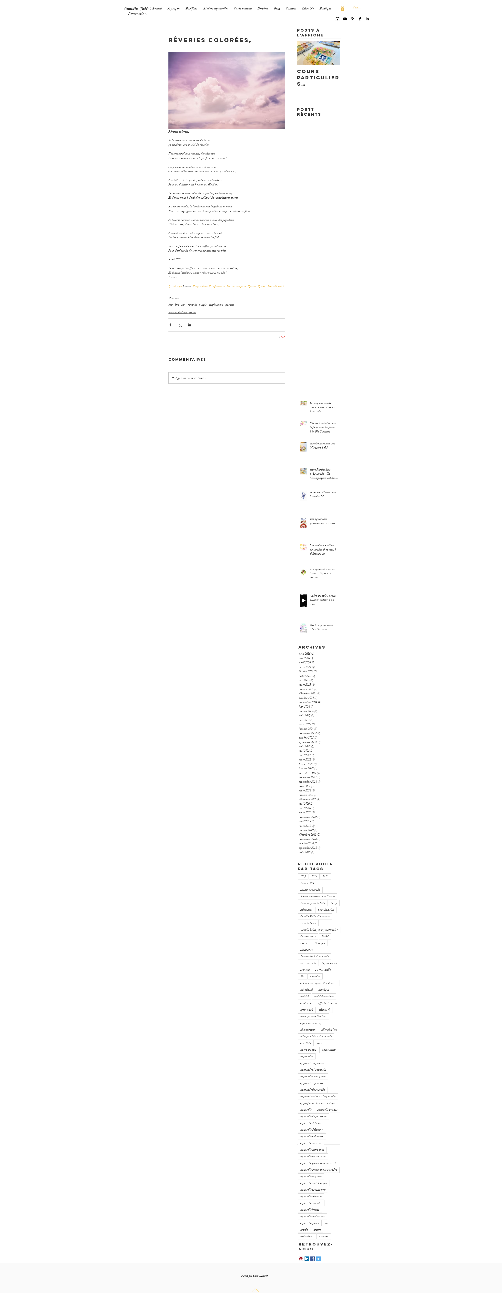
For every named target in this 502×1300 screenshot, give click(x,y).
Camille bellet (308, 923)
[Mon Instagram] (337, 19)
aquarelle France (327, 1109)
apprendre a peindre (312, 1063)
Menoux (305, 969)
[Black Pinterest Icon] (352, 19)
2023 (303, 876)
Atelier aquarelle (310, 889)
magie (202, 304)
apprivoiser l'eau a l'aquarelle (318, 1096)
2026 (325, 876)
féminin (192, 304)
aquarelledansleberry (312, 1189)
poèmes (230, 304)
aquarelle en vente (310, 1143)
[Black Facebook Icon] (360, 19)
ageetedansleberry (310, 1023)
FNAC (325, 936)
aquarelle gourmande (313, 1156)
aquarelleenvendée (311, 1203)
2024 (314, 876)
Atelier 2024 (307, 883)
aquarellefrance (309, 1209)
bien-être (173, 304)
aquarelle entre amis (312, 1149)
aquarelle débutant (311, 1129)
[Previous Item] (303, 53)
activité (304, 996)
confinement (216, 304)
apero (320, 1043)
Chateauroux (308, 936)
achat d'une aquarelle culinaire (318, 983)
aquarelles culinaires (312, 1216)
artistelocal (306, 1236)
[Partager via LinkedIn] (189, 325)
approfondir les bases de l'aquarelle (320, 1103)
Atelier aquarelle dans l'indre (317, 896)
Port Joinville (323, 969)
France (304, 943)
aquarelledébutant (311, 1196)
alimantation (308, 1029)
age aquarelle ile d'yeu (313, 1016)
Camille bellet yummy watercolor (319, 929)
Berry (334, 903)
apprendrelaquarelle (312, 1089)
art (326, 1223)
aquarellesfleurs (309, 1223)
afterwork (324, 1009)
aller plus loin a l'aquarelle (316, 1036)
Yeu (302, 976)
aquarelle (306, 1109)
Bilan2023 (306, 909)
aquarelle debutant (311, 1123)
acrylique (323, 989)
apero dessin (329, 1049)
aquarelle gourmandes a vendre (318, 1169)
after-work (306, 1009)
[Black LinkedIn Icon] (367, 19)
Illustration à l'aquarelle (314, 956)
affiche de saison (328, 1003)
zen (183, 304)
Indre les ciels (308, 963)
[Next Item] (334, 53)
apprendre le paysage (313, 1076)
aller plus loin (329, 1029)
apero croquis (308, 1049)
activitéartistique (324, 996)
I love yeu (320, 943)
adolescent (306, 1003)
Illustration (306, 949)
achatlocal (306, 989)
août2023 (305, 1043)
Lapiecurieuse (330, 963)
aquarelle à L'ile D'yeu (313, 1183)
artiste (317, 1229)
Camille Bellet (326, 909)
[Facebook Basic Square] (312, 1258)
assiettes (323, 1236)
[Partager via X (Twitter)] (180, 325)
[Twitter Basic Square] (318, 1258)
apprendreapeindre (312, 1083)
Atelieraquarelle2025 (312, 903)
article (304, 1229)
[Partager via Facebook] (170, 325)
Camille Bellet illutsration (315, 916)
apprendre (306, 1056)
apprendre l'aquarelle (313, 1069)
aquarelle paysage (311, 1176)
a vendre (315, 976)
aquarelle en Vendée (311, 1136)
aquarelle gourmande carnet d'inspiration (320, 1163)
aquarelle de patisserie (313, 1116)
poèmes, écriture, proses (182, 312)
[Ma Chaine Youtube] (345, 19)
